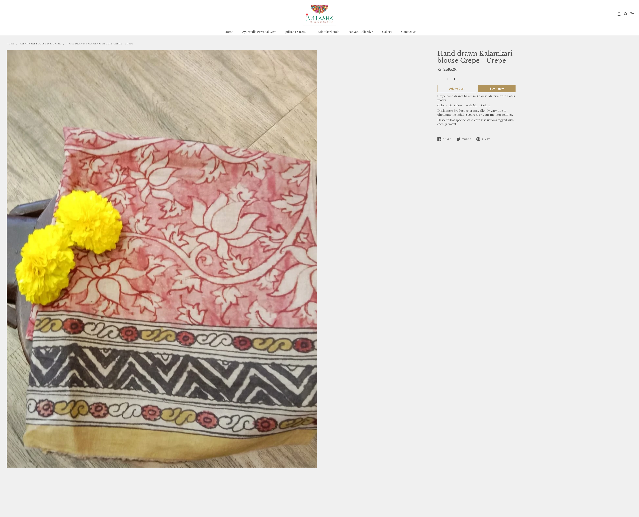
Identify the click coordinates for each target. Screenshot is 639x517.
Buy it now (497, 88)
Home (229, 31)
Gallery (387, 31)
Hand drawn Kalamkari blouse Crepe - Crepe (100, 44)
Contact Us (408, 31)
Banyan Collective (360, 31)
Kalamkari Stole (328, 31)
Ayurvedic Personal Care (259, 31)
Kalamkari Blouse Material (40, 44)
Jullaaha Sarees (295, 31)
